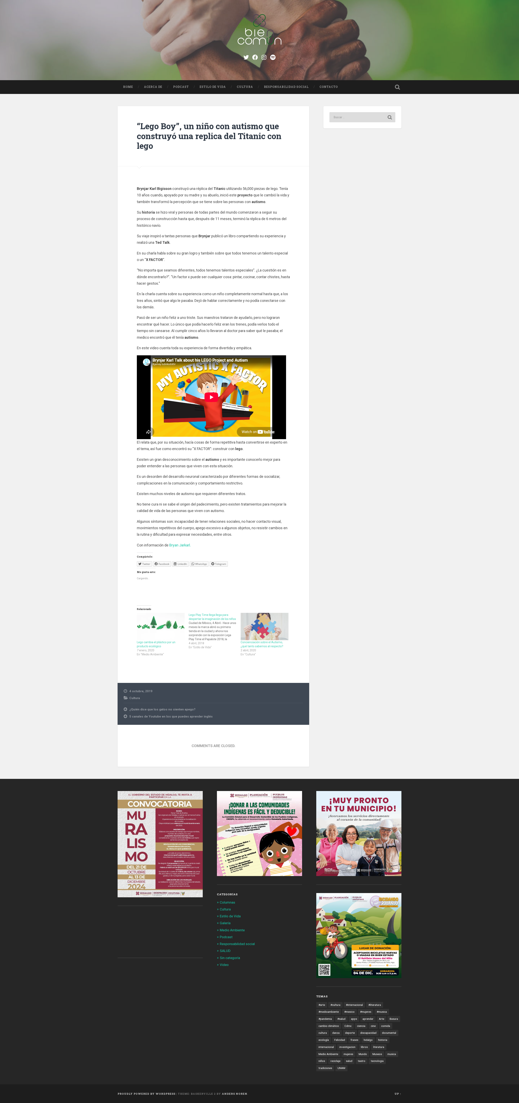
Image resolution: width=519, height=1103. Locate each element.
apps (354, 1018)
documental (389, 1032)
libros (364, 1047)
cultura (322, 1032)
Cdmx (348, 1025)
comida (385, 1025)
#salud (341, 1018)
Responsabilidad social (286, 87)
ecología (323, 1039)
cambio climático (328, 1025)
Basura (394, 1018)
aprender (367, 1018)
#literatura (374, 1004)
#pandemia (325, 1018)
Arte (381, 1018)
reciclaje (335, 1061)
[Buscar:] (362, 117)
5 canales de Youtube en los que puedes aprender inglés (171, 716)
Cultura (245, 87)
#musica (382, 1011)
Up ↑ (398, 1093)
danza (336, 1032)
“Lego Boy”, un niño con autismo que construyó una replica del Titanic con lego (209, 136)
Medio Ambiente (232, 930)
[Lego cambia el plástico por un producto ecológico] (161, 626)
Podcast (181, 87)
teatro (361, 1061)
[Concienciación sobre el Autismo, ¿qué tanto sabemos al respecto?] (264, 626)
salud (349, 1061)
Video (224, 965)
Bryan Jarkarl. (180, 545)
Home (128, 87)
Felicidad (339, 1039)
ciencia (361, 1025)
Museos (377, 1054)
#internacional (354, 1004)
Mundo (363, 1054)
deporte (350, 1032)
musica (391, 1054)
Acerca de (153, 87)
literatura (378, 1047)
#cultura (335, 1004)
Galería (225, 923)
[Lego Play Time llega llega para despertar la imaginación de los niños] (215, 631)
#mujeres (365, 1011)
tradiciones (325, 1068)
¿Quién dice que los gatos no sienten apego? (162, 709)
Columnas (227, 902)
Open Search (397, 87)
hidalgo (368, 1039)
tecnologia (377, 1061)
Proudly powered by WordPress (146, 1093)
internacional (326, 1047)
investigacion (347, 1047)
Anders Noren (234, 1093)
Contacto (329, 87)
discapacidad (368, 1032)
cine (373, 1025)
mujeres (348, 1054)
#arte (321, 1004)
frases (354, 1039)
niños (321, 1061)
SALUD (225, 951)
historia (382, 1039)
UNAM (341, 1068)
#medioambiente (328, 1011)
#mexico (349, 1011)
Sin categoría (230, 958)
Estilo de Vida (213, 87)
